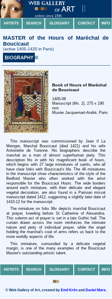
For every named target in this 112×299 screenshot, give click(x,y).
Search (33, 23)
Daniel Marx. (96, 290)
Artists (11, 23)
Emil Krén (69, 290)
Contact (86, 23)
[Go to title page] (47, 16)
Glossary (59, 23)
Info (106, 23)
